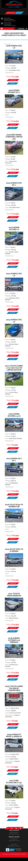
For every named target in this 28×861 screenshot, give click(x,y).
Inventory (21, 28)
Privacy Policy (14, 844)
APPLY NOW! (19, 12)
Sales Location (14, 830)
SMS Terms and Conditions (14, 845)
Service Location (14, 837)
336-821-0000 (10, 13)
